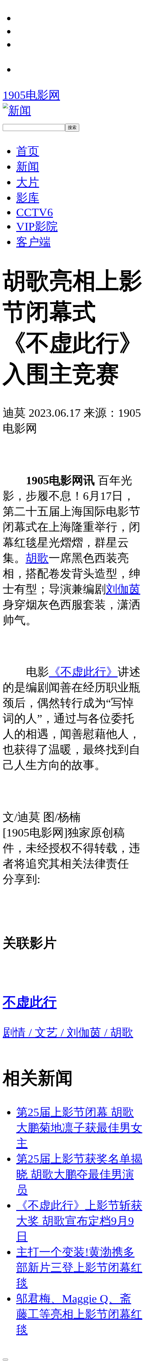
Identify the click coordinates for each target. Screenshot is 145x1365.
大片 (27, 182)
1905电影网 (31, 94)
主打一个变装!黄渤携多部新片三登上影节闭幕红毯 (79, 1267)
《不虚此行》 (83, 671)
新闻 (27, 166)
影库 (27, 197)
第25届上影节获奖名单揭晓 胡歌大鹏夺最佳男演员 (79, 1174)
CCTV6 (34, 212)
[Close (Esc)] (5, 1360)
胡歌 (37, 557)
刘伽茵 (123, 589)
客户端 (33, 241)
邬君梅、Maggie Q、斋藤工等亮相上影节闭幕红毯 (79, 1314)
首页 (27, 151)
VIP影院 (37, 226)
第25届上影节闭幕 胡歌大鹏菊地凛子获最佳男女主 (79, 1128)
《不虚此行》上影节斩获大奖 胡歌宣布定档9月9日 (79, 1221)
